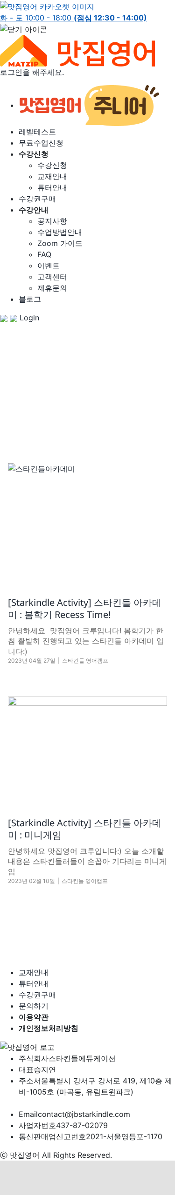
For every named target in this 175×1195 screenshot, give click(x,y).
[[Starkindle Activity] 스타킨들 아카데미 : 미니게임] (87, 749)
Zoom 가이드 (60, 243)
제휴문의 (52, 287)
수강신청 (52, 165)
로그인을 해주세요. (32, 72)
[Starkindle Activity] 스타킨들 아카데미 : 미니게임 (84, 829)
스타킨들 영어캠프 (85, 660)
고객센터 (52, 276)
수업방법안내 (59, 232)
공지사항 (52, 221)
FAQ (44, 254)
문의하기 (34, 1005)
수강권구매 (37, 198)
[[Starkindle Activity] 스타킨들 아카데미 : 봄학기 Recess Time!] (87, 522)
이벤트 (48, 265)
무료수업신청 (41, 142)
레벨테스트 (37, 131)
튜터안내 (52, 187)
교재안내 (52, 176)
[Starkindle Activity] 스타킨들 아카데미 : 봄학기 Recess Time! (84, 608)
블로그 (30, 299)
